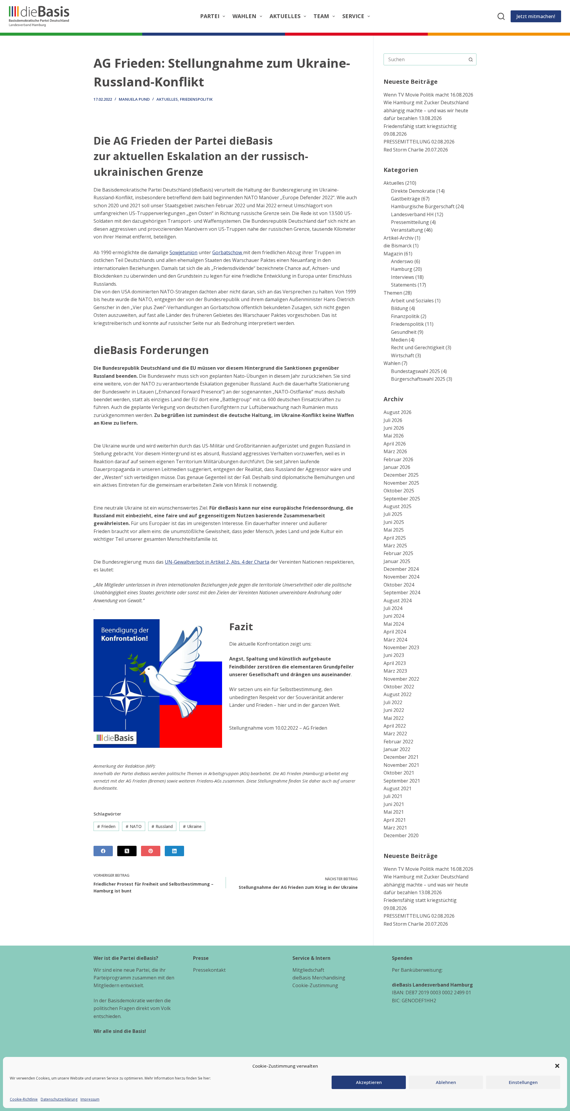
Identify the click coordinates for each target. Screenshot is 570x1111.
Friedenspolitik (196, 99)
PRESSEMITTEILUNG (407, 141)
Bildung (399, 308)
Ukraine (192, 826)
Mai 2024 (394, 624)
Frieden (106, 826)
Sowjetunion (183, 252)
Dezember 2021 (401, 757)
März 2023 (395, 671)
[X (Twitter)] (127, 851)
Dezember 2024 (401, 569)
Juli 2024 (393, 608)
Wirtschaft (402, 355)
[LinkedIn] (174, 851)
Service (353, 16)
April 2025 (395, 538)
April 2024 (395, 631)
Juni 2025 (394, 522)
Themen (393, 293)
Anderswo (402, 261)
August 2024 (397, 600)
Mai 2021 (394, 812)
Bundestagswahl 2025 (415, 371)
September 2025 (402, 498)
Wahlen (244, 16)
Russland (162, 826)
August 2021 (397, 788)
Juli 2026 (393, 420)
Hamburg (401, 269)
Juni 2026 (394, 428)
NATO (134, 826)
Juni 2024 (394, 616)
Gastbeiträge (405, 198)
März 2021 (395, 827)
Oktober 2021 (399, 772)
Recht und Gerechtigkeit (417, 347)
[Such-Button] (470, 59)
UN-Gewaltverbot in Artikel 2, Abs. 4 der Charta (217, 562)
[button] (557, 1066)
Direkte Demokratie (413, 191)
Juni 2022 (394, 710)
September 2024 (402, 592)
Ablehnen (446, 1082)
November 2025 (401, 483)
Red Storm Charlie (404, 149)
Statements (404, 285)
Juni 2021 (394, 804)
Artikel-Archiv (399, 238)
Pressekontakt (209, 970)
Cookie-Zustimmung (315, 985)
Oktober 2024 (399, 584)
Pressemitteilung (410, 222)
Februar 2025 (398, 553)
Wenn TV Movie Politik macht (416, 94)
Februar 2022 (398, 741)
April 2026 (395, 443)
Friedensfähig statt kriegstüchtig (420, 126)
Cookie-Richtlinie (24, 1099)
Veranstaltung (407, 230)
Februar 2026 (398, 459)
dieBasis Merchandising (318, 977)
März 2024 (395, 639)
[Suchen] (501, 16)
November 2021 (401, 765)
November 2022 (401, 679)
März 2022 (395, 733)
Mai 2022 (394, 718)
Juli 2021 (393, 796)
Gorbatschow (227, 252)
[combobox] (424, 59)
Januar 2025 (397, 561)
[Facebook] (103, 851)
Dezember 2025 (401, 475)
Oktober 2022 (399, 686)
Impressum (89, 1099)
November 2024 (401, 576)
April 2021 (395, 820)
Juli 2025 (393, 514)
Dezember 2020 (401, 835)
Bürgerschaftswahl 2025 (418, 379)
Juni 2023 (394, 655)
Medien (399, 339)
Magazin (393, 253)
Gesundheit (404, 332)
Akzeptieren (369, 1082)
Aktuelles (285, 16)
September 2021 (402, 780)
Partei (209, 16)
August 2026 (397, 412)
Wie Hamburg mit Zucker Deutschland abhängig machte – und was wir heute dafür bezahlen (426, 110)
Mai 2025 (394, 530)
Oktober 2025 (399, 490)
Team (321, 16)
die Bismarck (398, 245)
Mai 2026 (394, 435)
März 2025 (395, 545)
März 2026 (395, 451)
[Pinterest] (150, 851)
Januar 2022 (397, 749)
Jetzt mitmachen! (536, 16)
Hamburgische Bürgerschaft (423, 206)
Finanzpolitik (405, 316)
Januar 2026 (397, 467)
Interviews (402, 277)
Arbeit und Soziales (412, 300)
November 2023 (401, 647)
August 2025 (397, 506)
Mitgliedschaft (308, 970)
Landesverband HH (412, 214)
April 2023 (395, 663)
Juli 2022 (393, 702)
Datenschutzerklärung (59, 1099)
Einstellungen (523, 1082)
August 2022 (397, 694)
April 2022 (395, 726)
